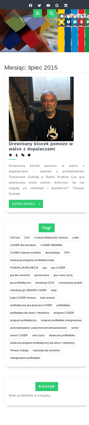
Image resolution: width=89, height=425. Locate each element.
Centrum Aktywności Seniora (51, 237)
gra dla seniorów (20, 275)
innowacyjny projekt (70, 282)
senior (75, 327)
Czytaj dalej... (27, 205)
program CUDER (64, 312)
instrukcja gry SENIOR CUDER (28, 290)
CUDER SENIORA (51, 245)
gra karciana (41, 275)
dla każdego (52, 252)
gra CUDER (58, 267)
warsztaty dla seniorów (46, 350)
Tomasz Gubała (19, 350)
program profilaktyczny (23, 320)
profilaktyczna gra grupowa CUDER (31, 305)
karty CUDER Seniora (23, 297)
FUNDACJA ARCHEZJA (24, 267)
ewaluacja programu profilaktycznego (32, 260)
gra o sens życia (63, 275)
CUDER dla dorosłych (23, 245)
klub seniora (47, 297)
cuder (75, 237)
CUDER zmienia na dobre (25, 252)
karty (54, 290)
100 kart (15, 237)
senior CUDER (19, 335)
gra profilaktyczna (20, 282)
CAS (27, 237)
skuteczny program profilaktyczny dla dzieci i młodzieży (42, 342)
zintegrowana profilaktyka (25, 357)
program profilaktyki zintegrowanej (61, 320)
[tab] (37, 13)
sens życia (38, 335)
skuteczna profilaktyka (62, 335)
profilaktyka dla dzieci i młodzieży (29, 312)
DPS (67, 252)
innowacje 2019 (44, 282)
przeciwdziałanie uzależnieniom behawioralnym (38, 327)
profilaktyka (63, 305)
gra (45, 267)
